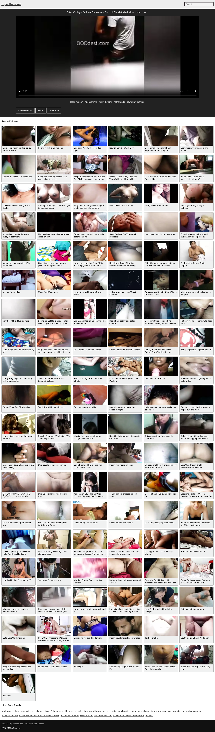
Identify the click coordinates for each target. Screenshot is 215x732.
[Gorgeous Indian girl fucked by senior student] (18, 136)
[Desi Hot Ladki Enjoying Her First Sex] (161, 481)
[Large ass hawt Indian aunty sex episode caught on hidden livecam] (54, 337)
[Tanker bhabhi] (161, 626)
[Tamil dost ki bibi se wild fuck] (54, 395)
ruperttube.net (11, 4)
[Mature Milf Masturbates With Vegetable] (18, 251)
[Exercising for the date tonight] (90, 626)
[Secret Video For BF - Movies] (18, 395)
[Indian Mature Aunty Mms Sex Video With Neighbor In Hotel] (125, 164)
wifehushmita (91, 102)
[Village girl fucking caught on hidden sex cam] (18, 597)
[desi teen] (18, 683)
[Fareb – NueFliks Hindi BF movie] (125, 337)
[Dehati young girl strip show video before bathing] (90, 222)
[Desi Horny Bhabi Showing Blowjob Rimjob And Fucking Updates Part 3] (125, 251)
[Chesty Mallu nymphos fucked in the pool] (196, 280)
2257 (3, 728)
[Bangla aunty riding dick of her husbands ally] (18, 654)
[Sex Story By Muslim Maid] (54, 568)
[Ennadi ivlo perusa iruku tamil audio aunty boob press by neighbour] (196, 222)
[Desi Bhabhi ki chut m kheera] (90, 337)
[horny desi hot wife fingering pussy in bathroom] (18, 222)
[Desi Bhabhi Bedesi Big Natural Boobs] (18, 193)
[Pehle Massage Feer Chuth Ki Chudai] (90, 366)
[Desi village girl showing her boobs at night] (125, 395)
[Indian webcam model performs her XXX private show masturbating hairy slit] (196, 510)
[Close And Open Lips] (54, 280)
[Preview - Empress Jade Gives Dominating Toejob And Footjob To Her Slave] (90, 539)
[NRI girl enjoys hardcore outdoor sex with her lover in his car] (161, 251)
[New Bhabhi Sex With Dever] (125, 136)
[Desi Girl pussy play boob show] (161, 510)
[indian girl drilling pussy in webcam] (196, 193)
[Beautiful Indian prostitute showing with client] (125, 424)
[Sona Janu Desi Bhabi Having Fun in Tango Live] (90, 308)
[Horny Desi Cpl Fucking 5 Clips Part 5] (90, 280)
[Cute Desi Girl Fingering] (18, 626)
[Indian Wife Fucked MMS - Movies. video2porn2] (196, 164)
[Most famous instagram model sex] (18, 510)
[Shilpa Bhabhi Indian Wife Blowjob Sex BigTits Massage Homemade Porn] (90, 164)
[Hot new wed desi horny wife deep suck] (196, 308)
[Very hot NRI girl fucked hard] (18, 308)
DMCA (10, 728)
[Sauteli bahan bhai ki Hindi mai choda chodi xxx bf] (90, 453)
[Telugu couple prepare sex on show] (125, 481)
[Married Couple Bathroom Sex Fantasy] (90, 568)
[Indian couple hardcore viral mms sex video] (161, 395)
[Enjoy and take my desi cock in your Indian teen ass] (54, 164)
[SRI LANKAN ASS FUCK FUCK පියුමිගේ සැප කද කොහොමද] (18, 481)
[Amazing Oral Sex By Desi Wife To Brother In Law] (161, 280)
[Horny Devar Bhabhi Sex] (161, 193)
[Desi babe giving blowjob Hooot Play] (125, 654)
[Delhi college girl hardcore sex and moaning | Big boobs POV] (196, 424)
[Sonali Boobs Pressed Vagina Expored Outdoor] (54, 366)
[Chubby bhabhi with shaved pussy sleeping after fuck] (161, 453)
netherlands (119, 102)
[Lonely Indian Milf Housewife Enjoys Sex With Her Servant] (161, 337)
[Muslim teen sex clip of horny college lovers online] (90, 424)
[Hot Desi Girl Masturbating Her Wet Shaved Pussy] (54, 510)
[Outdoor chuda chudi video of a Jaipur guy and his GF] (196, 395)
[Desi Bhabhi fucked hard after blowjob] (161, 597)
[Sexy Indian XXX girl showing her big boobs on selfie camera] (90, 193)
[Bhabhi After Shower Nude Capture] (196, 251)
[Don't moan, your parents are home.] (196, 136)
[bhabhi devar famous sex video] (54, 654)
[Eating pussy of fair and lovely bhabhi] (161, 539)
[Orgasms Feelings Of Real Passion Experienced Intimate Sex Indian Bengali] (196, 481)
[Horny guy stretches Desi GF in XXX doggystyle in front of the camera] (90, 251)
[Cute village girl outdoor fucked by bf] (18, 337)
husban (79, 102)
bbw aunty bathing (135, 102)
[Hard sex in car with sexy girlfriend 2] (90, 597)
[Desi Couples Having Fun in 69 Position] (125, 366)
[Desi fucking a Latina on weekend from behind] (161, 164)
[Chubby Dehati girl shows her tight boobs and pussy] (54, 193)
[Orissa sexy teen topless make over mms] (161, 424)
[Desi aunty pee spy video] (90, 395)
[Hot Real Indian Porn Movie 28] (18, 568)
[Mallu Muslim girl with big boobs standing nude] (54, 539)
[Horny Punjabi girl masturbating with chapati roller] (18, 366)
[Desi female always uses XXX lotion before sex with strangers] (54, 597)
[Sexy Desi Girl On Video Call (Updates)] (125, 222)
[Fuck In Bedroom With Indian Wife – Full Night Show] (54, 424)
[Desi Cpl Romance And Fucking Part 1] (54, 481)
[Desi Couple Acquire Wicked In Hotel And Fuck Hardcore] (18, 539)
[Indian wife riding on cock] (125, 453)
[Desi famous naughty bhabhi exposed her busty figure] (161, 136)
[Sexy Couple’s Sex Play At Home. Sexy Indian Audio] (161, 654)
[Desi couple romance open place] (54, 453)
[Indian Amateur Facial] (161, 366)
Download (54, 110)
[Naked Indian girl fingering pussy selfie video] (196, 366)
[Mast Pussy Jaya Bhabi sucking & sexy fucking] (18, 453)
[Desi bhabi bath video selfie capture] (125, 308)
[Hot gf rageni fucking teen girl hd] (196, 337)
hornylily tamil (105, 102)
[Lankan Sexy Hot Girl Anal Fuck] (18, 164)
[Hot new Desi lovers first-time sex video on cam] (54, 222)
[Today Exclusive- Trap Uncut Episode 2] (125, 280)
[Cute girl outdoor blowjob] (196, 597)
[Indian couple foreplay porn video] (125, 626)
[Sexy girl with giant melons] (54, 136)
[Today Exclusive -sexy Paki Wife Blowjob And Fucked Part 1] (196, 568)
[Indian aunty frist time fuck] (90, 510)
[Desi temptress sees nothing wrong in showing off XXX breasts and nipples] (161, 308)
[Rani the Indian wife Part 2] (196, 539)
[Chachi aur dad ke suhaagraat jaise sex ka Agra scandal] (54, 251)
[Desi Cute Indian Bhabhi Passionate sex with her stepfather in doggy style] (196, 453)
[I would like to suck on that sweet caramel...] (18, 424)
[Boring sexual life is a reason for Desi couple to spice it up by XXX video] (54, 308)
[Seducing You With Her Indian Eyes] (90, 136)
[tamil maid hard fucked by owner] (161, 222)
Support (16, 728)
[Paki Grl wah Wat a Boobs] (125, 193)
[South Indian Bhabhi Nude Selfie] (196, 626)
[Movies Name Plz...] (18, 280)
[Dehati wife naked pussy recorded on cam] (125, 568)
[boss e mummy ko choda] (125, 510)
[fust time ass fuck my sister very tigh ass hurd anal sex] (125, 539)
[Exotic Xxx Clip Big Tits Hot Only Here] (196, 654)
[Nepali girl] (90, 654)
